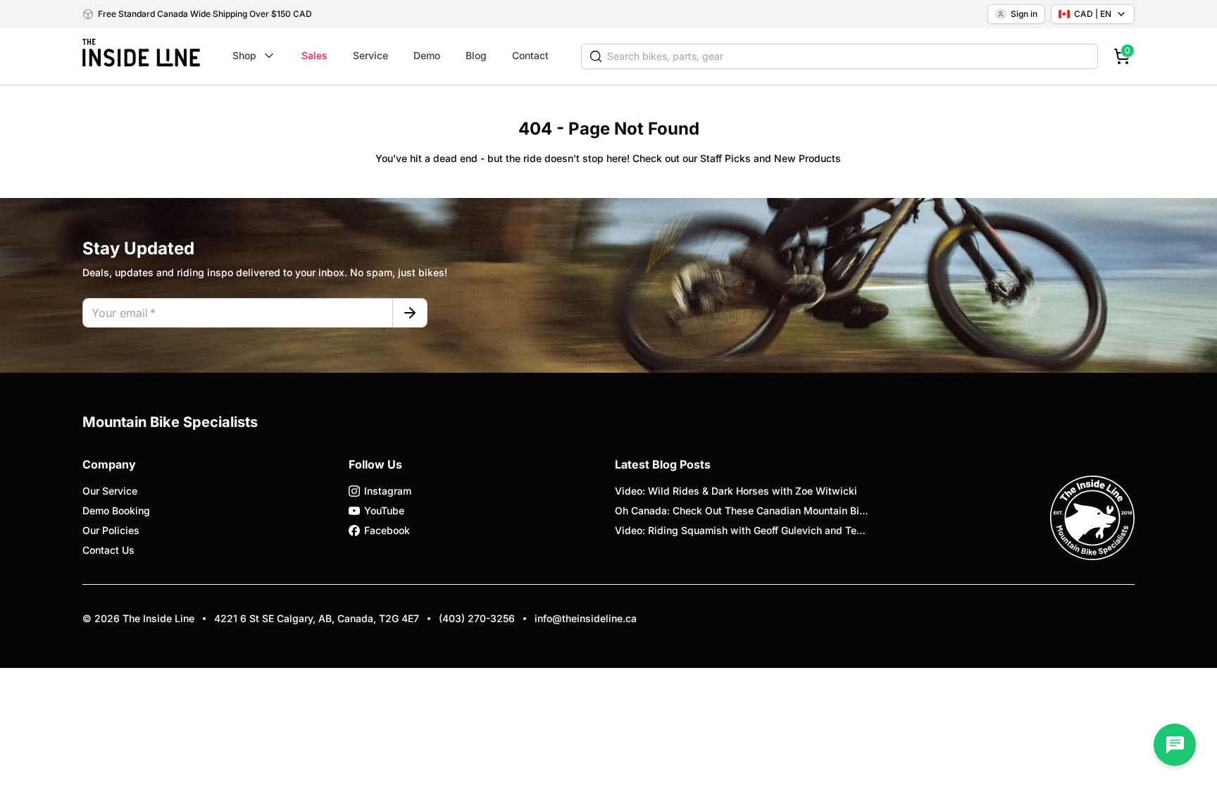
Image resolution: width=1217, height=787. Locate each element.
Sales (314, 55)
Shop (244, 55)
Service (370, 55)
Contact (530, 55)
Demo (426, 55)
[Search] (596, 56)
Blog (476, 55)
